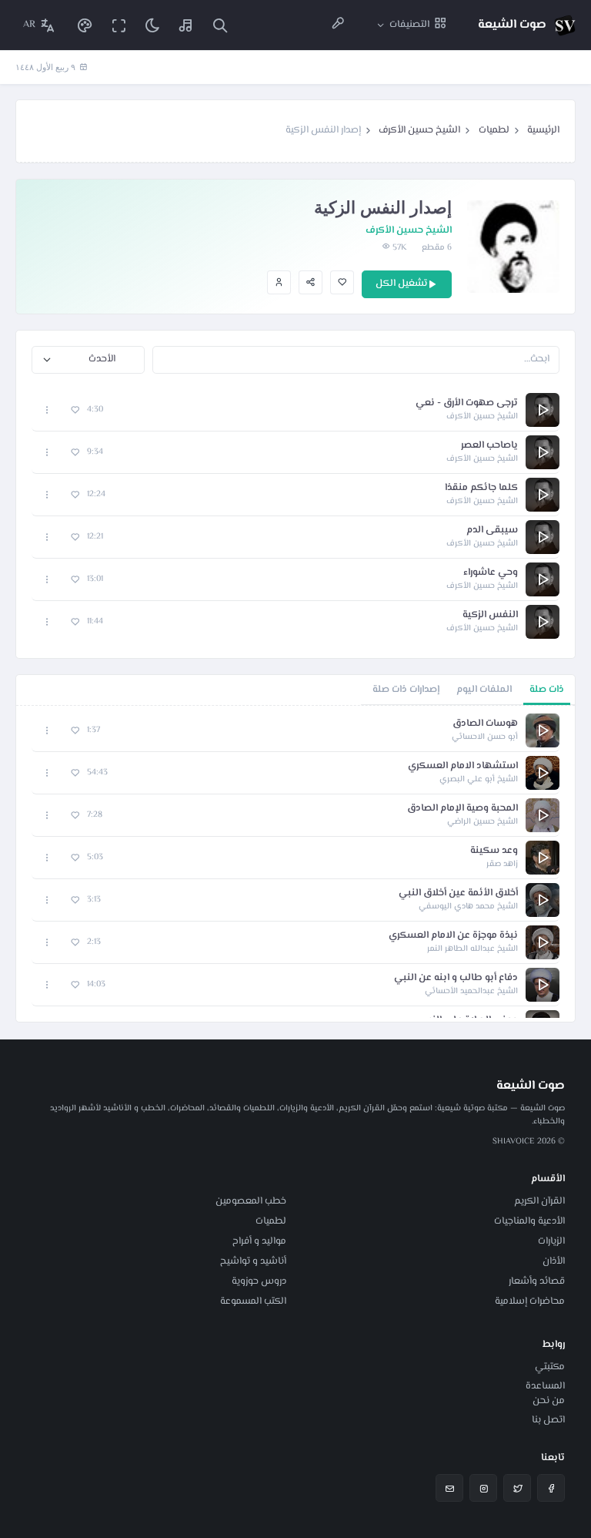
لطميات (494, 130)
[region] (295, 864)
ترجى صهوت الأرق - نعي (467, 403)
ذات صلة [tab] (546, 689)
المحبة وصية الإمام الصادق (462, 808)
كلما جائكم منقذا (481, 488)
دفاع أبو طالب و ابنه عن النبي (456, 978)
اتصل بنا (548, 1420)
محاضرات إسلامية (530, 1301)
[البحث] (220, 25)
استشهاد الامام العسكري (463, 766)
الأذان (554, 1261)
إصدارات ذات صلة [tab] (405, 689)
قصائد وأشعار (537, 1281)
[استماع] (542, 410)
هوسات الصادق (485, 724)
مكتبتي (550, 1367)
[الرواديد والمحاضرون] (337, 25)
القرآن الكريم (539, 1201)
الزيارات (551, 1241)
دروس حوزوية (259, 1281)
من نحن (549, 1401)
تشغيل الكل (401, 283)
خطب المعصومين (250, 1201)
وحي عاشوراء (490, 573)
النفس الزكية (490, 615)
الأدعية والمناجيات (529, 1221)
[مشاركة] (310, 282)
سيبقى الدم (492, 530)
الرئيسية (543, 130)
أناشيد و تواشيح (253, 1261)
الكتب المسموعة (253, 1301)
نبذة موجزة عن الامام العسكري (453, 936)
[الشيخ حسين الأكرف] (279, 282)
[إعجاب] (342, 282)
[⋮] (47, 409)
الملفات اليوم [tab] (484, 689)
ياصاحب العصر (489, 445)
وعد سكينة (494, 851)
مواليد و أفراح (259, 1241)
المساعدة (545, 1386)
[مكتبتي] (186, 25)
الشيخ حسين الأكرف (419, 130)
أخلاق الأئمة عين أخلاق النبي (458, 893)
